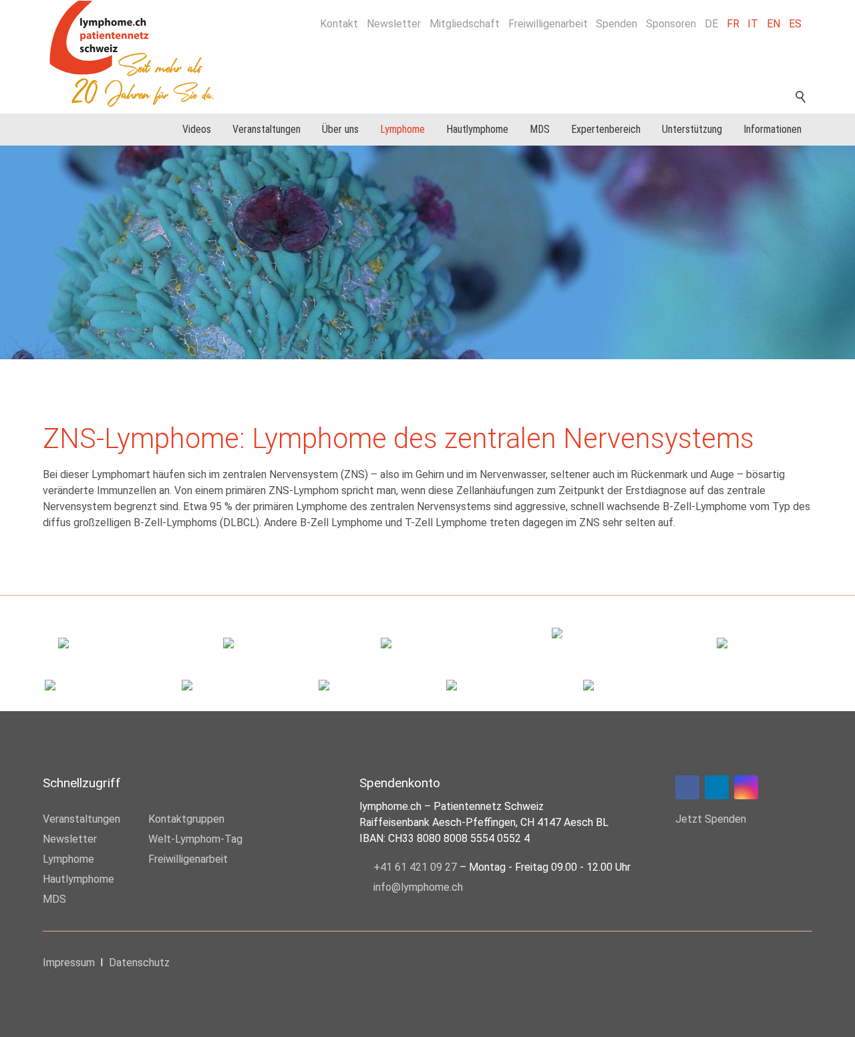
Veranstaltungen (266, 129)
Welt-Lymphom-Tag (195, 839)
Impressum (69, 962)
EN (773, 23)
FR (733, 23)
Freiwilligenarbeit (548, 23)
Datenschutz (139, 962)
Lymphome (402, 129)
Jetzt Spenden (710, 819)
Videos (196, 129)
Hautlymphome (477, 129)
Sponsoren (671, 23)
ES (795, 23)
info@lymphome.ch (418, 887)
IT (752, 23)
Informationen (772, 129)
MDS (540, 129)
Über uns (340, 129)
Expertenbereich (606, 129)
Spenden (616, 23)
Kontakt (339, 23)
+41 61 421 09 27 (415, 867)
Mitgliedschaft (465, 23)
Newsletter (394, 23)
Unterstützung (692, 129)
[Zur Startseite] (139, 53)
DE (711, 23)
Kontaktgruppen (186, 819)
